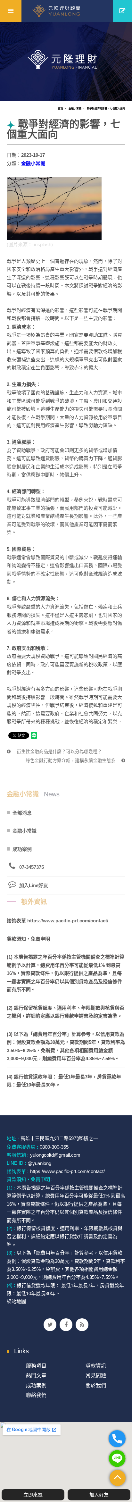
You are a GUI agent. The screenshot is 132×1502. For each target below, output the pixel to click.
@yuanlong (39, 1163)
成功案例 (22, 849)
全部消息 (22, 813)
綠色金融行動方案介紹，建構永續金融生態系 (71, 760)
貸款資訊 (96, 1366)
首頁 (60, 108)
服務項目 (36, 1366)
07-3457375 (31, 867)
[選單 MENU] (10, 11)
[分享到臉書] (66, 1324)
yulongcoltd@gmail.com (55, 1155)
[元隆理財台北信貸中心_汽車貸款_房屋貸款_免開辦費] (66, 60)
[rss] (82, 1324)
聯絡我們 (36, 1395)
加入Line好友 (33, 885)
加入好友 (99, 1495)
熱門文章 (36, 1375)
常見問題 (96, 1375)
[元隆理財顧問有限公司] (66, 11)
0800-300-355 (54, 1147)
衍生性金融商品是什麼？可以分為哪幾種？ (58, 751)
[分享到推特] (50, 1324)
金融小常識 (75, 108)
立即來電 (33, 1495)
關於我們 (96, 1385)
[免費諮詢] (122, 11)
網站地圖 (16, 1301)
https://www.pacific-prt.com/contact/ (67, 920)
